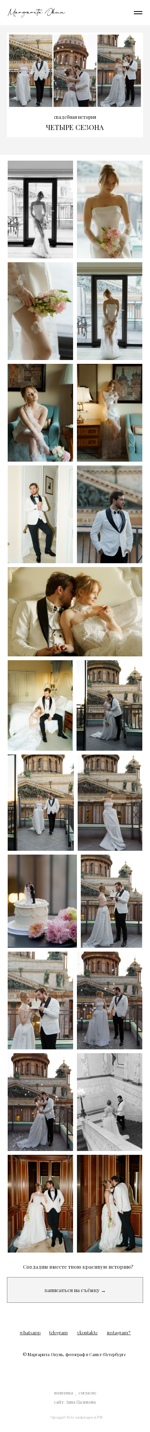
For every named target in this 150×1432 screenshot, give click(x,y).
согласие (87, 1393)
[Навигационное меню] (138, 12)
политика (63, 1393)
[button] (75, 1290)
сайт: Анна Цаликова (75, 1402)
